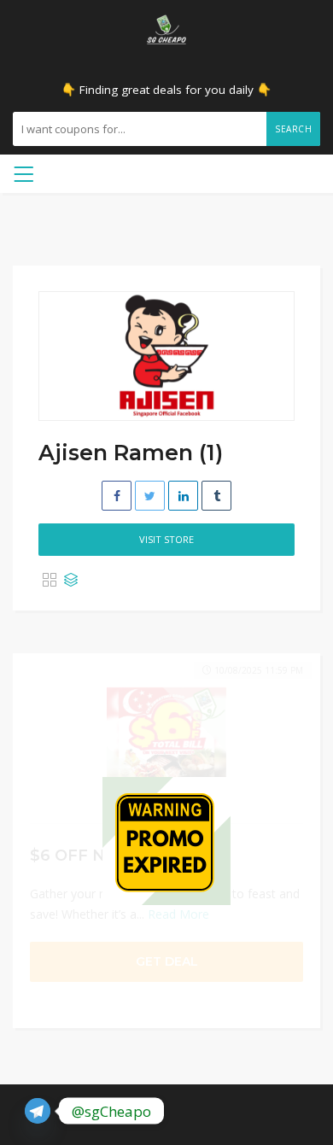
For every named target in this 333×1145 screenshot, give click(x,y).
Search (293, 129)
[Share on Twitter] (150, 496)
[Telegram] (37, 1111)
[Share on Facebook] (116, 496)
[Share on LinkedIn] (183, 496)
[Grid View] (49, 580)
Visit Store (166, 539)
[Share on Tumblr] (216, 496)
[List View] (71, 580)
